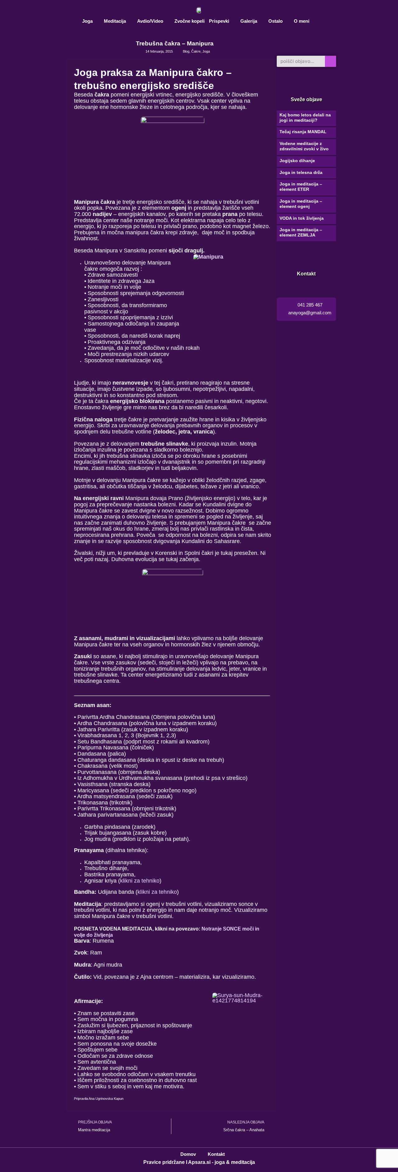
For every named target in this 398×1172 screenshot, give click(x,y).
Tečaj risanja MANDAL (303, 131)
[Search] (330, 61)
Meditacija (115, 21)
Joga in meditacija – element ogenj (301, 204)
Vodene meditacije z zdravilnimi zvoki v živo (304, 146)
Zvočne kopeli (189, 21)
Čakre (196, 51)
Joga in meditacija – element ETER (301, 186)
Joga (87, 21)
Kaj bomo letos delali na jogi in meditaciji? (305, 117)
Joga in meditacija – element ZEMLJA (301, 232)
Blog (186, 51)
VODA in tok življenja (302, 218)
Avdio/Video (150, 21)
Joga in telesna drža (301, 172)
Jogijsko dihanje (297, 160)
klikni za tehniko (140, 881)
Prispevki (219, 21)
